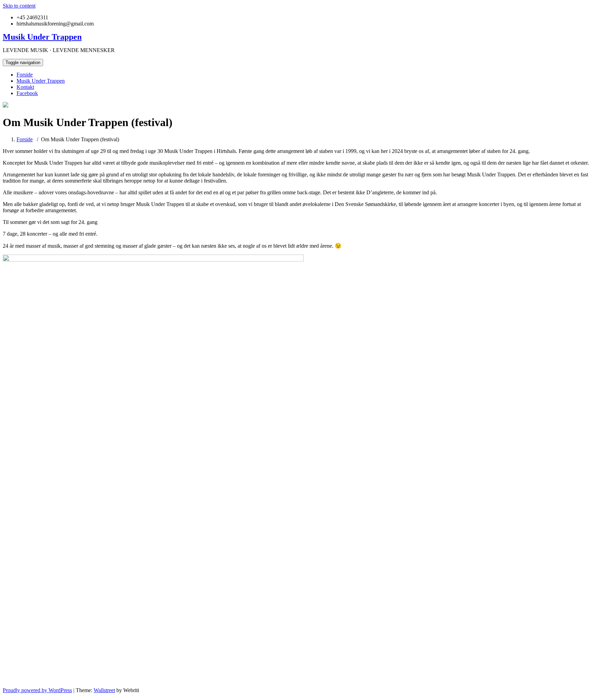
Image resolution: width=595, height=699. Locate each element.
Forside (25, 75)
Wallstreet (104, 690)
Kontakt (25, 87)
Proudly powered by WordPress (37, 690)
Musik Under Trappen (41, 81)
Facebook (27, 93)
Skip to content (19, 6)
